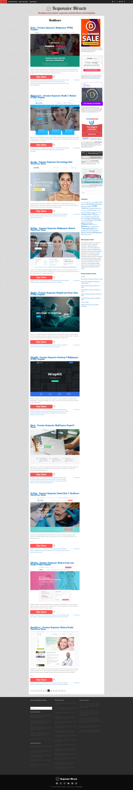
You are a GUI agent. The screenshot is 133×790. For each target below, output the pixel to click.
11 (59, 690)
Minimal (83, 218)
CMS (34, 81)
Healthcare (32, 83)
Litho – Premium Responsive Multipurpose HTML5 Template (90, 726)
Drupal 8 (49, 479)
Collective (84, 208)
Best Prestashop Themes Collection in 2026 (91, 294)
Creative (47, 411)
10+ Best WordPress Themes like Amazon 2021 (40, 751)
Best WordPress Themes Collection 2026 (91, 299)
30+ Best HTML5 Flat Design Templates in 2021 (65, 768)
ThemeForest (33, 151)
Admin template (92, 202)
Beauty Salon (53, 214)
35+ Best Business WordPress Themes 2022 (66, 740)
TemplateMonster (36, 85)
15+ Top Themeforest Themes (37, 739)
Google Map (32, 149)
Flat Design (66, 147)
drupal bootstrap (95, 263)
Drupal (45, 479)
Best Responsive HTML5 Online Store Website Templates (66, 754)
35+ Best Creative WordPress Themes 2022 (65, 744)
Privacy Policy (85, 302)
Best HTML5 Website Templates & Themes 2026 (90, 282)
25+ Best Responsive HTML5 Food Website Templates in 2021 (65, 749)
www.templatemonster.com (86, 147)
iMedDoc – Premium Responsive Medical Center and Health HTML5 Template (52, 563)
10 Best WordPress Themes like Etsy (39, 760)
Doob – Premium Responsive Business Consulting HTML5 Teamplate (90, 730)
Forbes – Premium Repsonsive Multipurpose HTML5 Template (51, 28)
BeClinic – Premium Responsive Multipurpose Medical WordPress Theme (52, 229)
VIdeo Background (49, 482)
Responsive (62, 83)
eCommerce (92, 210)
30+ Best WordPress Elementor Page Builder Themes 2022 (66, 717)
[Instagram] (117, 1)
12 (62, 690)
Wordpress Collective (86, 234)
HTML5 (36, 83)
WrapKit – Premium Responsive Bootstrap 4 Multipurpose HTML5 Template (54, 358)
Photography (52, 413)
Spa (31, 85)
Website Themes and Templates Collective (90, 305)
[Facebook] (112, 1)
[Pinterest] (122, 1)
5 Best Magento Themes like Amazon (39, 764)
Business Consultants (61, 80)
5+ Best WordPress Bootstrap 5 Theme (64, 712)
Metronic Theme (92, 246)
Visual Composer (62, 215)
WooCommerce (33, 217)
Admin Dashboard (85, 202)
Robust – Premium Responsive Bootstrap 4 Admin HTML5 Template (90, 706)
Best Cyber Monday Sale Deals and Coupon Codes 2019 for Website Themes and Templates (41, 728)
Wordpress (39, 217)
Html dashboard (95, 248)
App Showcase (58, 409)
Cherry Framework (54, 280)
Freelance (60, 81)
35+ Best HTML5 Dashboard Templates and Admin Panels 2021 (65, 708)
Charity (67, 80)
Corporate (43, 411)
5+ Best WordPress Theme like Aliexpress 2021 (40, 756)
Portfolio (64, 481)
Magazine (91, 216)
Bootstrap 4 (64, 409)
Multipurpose (49, 83)
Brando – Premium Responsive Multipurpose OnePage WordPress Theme (91, 721)
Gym (63, 81)
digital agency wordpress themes (90, 267)
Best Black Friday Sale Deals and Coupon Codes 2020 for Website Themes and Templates (40, 722)
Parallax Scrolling (56, 83)
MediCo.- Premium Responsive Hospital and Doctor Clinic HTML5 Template (54, 293)
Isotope (87, 216)
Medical (40, 83)
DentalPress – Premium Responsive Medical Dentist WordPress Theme (51, 628)
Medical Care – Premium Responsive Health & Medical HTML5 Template (53, 96)
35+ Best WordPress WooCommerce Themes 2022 (66, 722)
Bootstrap (83, 204)
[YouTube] (119, 1)
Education (48, 81)
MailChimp (37, 215)
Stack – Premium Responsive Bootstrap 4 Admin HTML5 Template (90, 713)
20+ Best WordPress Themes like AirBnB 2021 (41, 746)
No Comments (77, 80)
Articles (83, 276)
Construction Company (40, 81)
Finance (52, 81)
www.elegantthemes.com (93, 112)
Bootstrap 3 (52, 147)
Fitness (55, 81)
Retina (67, 83)
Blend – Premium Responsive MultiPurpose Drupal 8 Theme (52, 426)
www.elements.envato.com (95, 78)
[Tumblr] (124, 1)
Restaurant (32, 414)
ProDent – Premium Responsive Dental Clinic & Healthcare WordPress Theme (54, 494)
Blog (101, 202)
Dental (62, 147)
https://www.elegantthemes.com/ (88, 51)
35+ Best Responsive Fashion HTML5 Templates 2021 (64, 763)
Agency (50, 80)
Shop (89, 226)
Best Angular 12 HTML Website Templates (65, 758)
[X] (115, 1)
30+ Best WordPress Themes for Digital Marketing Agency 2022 (64, 731)
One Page (84, 220)
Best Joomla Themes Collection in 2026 (90, 286)
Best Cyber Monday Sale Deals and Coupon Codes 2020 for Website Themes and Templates (41, 716)
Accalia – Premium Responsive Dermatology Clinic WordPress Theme (51, 162)
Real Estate (58, 413)
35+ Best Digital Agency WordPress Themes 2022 (66, 726)
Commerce (32, 479)
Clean (31, 81)
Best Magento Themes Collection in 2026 (91, 290)
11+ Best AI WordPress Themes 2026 (64, 703)
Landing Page (33, 413)
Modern (44, 83)
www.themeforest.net (92, 163)
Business (54, 80)
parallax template (93, 260)
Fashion (88, 212)
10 (56, 690)
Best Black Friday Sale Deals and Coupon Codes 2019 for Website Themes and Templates (40, 734)
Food (97, 212)
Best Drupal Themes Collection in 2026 (92, 279)
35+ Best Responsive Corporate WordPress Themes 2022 (65, 736)
